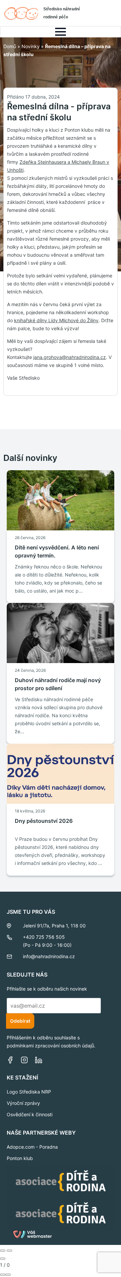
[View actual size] (8, 1275)
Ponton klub (20, 1158)
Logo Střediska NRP (29, 1092)
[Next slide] (9, 1251)
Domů (9, 46)
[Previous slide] (2, 1251)
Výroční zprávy (23, 1103)
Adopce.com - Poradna (32, 1147)
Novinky (31, 46)
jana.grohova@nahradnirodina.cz (69, 357)
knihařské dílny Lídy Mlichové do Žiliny (56, 320)
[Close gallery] (2, 1259)
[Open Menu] (60, 31)
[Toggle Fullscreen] (2, 1275)
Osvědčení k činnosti (29, 1114)
